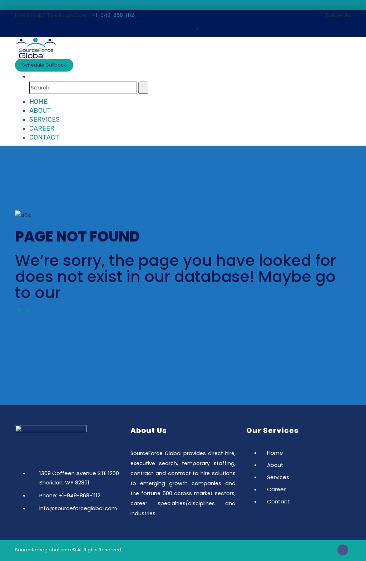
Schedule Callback (44, 65)
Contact (44, 137)
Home (38, 102)
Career (41, 128)
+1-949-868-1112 (113, 15)
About (40, 110)
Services (44, 119)
